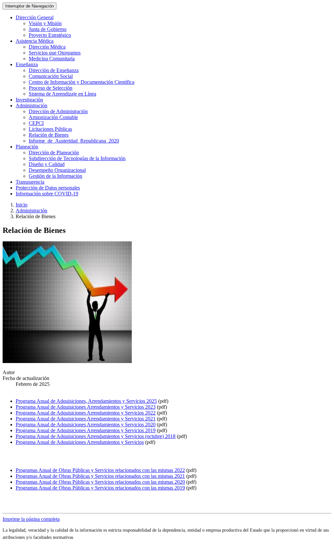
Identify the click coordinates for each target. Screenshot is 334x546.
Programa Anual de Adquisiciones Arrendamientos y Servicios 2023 (86, 407)
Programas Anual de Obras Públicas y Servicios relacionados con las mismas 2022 (100, 470)
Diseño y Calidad (47, 164)
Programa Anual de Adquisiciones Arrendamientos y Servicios (80, 442)
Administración (31, 210)
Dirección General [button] (34, 17)
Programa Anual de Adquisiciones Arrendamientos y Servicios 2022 (86, 413)
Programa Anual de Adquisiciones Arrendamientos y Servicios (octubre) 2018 (95, 436)
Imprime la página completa (31, 519)
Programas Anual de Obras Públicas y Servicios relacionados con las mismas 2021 (100, 476)
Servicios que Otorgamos (55, 52)
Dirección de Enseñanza (54, 70)
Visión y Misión (45, 23)
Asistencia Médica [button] (34, 41)
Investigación (29, 99)
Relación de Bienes (48, 135)
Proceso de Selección (50, 88)
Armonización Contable (53, 117)
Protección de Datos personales (48, 187)
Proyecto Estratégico (50, 35)
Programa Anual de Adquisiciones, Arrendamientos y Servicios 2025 (86, 401)
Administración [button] (31, 105)
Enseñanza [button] (27, 64)
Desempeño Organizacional (57, 170)
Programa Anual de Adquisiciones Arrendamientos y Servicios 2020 (86, 424)
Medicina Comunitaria (52, 58)
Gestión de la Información (55, 176)
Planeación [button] (27, 146)
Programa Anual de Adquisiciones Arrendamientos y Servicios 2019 (86, 430)
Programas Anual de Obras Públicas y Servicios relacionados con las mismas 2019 (100, 488)
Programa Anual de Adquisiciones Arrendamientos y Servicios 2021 (86, 418)
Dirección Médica (47, 47)
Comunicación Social (51, 76)
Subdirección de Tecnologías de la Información (77, 158)
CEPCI (36, 123)
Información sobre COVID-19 (47, 193)
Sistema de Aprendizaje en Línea (62, 94)
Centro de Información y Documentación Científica (81, 82)
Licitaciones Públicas (50, 129)
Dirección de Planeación (54, 152)
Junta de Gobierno (48, 29)
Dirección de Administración (58, 111)
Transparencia (30, 182)
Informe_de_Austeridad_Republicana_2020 (74, 141)
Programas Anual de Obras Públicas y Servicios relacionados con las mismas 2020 (100, 482)
